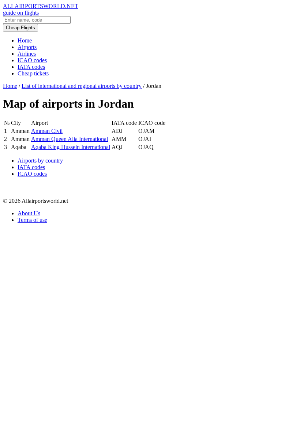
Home (25, 40)
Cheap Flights (20, 27)
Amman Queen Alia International (69, 139)
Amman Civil (47, 131)
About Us (29, 213)
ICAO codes (32, 60)
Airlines (27, 54)
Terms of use (32, 220)
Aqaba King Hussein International (70, 147)
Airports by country (40, 160)
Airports (27, 47)
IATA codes (31, 67)
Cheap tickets (33, 73)
